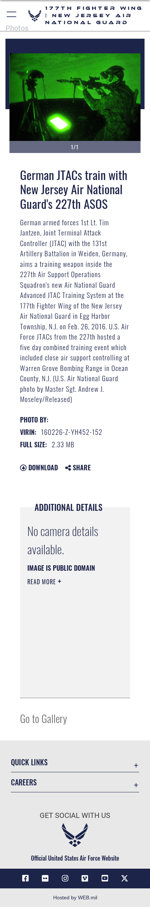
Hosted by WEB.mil (75, 897)
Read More (42, 581)
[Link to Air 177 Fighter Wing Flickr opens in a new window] (45, 878)
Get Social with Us (75, 815)
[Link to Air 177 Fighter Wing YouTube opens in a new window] (104, 878)
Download (42, 467)
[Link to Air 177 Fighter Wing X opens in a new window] (124, 878)
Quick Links (29, 762)
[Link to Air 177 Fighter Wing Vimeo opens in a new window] (84, 878)
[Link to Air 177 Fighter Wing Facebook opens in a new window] (25, 878)
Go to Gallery (43, 718)
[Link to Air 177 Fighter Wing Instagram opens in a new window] (65, 878)
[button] (12, 15)
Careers (24, 782)
